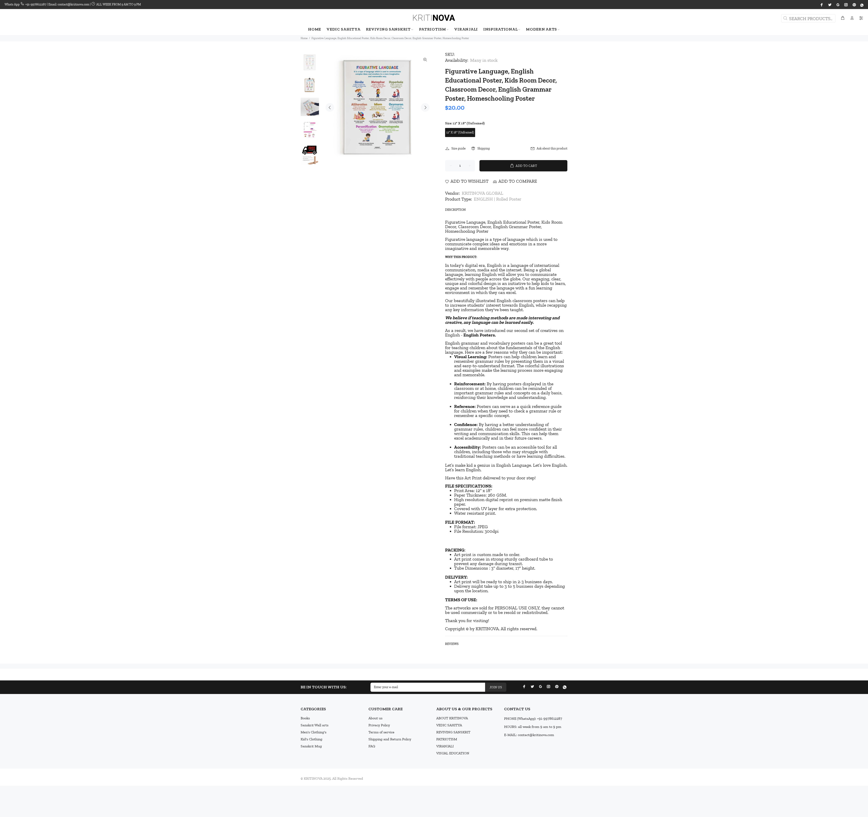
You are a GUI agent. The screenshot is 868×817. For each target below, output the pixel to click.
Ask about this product (552, 148)
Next (425, 107)
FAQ (371, 746)
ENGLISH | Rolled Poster (497, 199)
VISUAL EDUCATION (452, 753)
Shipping (483, 148)
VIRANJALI (445, 746)
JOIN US (496, 687)
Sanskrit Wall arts (314, 725)
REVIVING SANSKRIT (453, 732)
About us (375, 718)
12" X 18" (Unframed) (460, 132)
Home (304, 38)
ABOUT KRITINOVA (452, 718)
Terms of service (381, 732)
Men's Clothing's (313, 732)
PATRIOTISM (446, 739)
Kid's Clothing (311, 739)
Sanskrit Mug (311, 746)
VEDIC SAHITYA (449, 725)
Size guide (458, 148)
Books (305, 718)
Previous (330, 107)
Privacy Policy (379, 725)
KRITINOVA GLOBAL (482, 193)
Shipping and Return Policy (389, 739)
